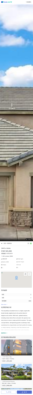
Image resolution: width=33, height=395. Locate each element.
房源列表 (9, 243)
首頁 (5, 243)
